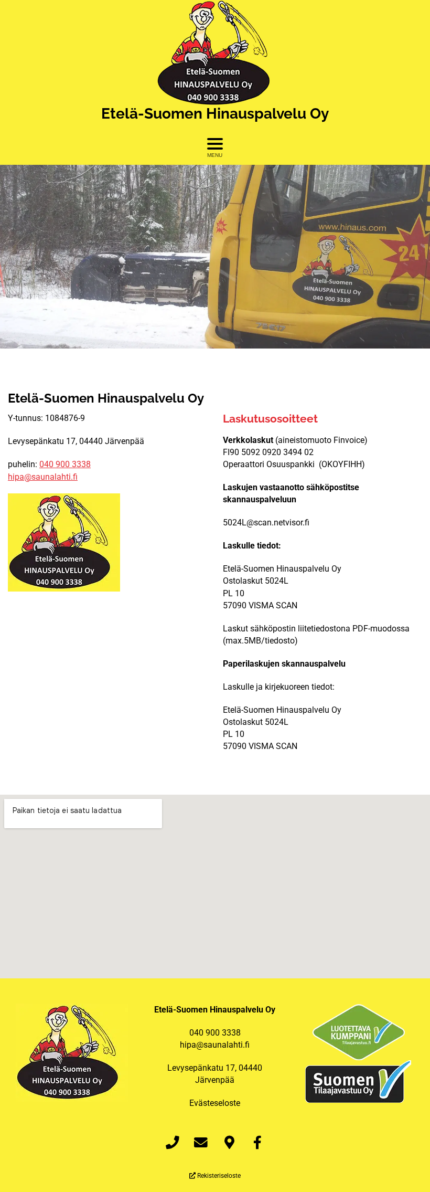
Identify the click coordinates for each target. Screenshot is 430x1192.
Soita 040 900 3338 (215, 268)
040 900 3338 (65, 464)
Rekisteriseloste (218, 1175)
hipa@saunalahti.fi (43, 477)
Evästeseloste (214, 1103)
